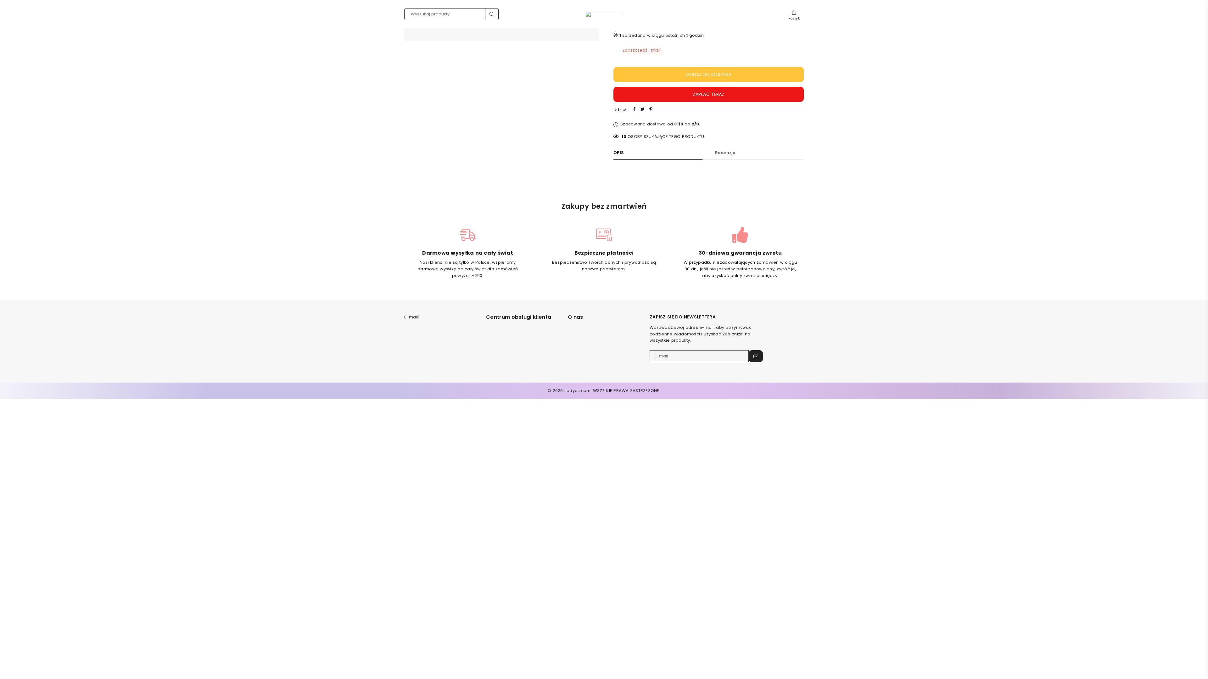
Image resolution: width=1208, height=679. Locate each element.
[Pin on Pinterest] (651, 110)
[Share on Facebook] (634, 110)
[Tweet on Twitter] (643, 110)
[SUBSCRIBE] (756, 356)
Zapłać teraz (708, 94)
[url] (604, 14)
